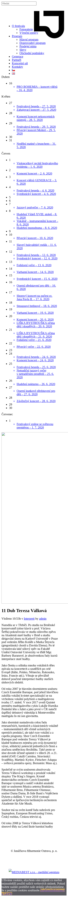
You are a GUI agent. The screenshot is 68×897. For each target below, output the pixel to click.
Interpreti (29, 618)
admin (42, 618)
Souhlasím (46, 890)
